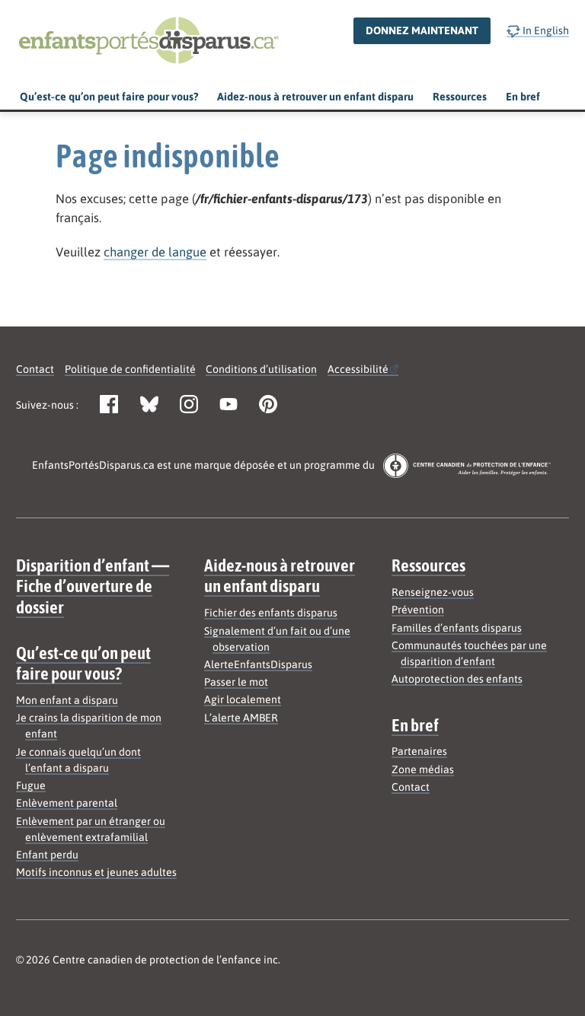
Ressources (460, 97)
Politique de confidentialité (130, 369)
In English (544, 30)
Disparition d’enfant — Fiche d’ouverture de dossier (92, 585)
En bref (523, 97)
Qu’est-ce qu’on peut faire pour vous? (109, 97)
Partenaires (419, 751)
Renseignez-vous (433, 592)
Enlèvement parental (66, 803)
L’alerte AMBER (241, 718)
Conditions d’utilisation (261, 369)
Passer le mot (236, 682)
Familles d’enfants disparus (457, 628)
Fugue (31, 785)
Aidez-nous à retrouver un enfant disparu (315, 97)
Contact (35, 369)
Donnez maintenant (422, 30)
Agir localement (242, 699)
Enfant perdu (47, 855)
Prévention (418, 610)
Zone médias (423, 769)
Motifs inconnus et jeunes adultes (96, 872)
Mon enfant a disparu (67, 700)
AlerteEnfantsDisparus (258, 664)
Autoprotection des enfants (457, 679)
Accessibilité (358, 369)
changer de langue (155, 252)
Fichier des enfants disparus (270, 613)
